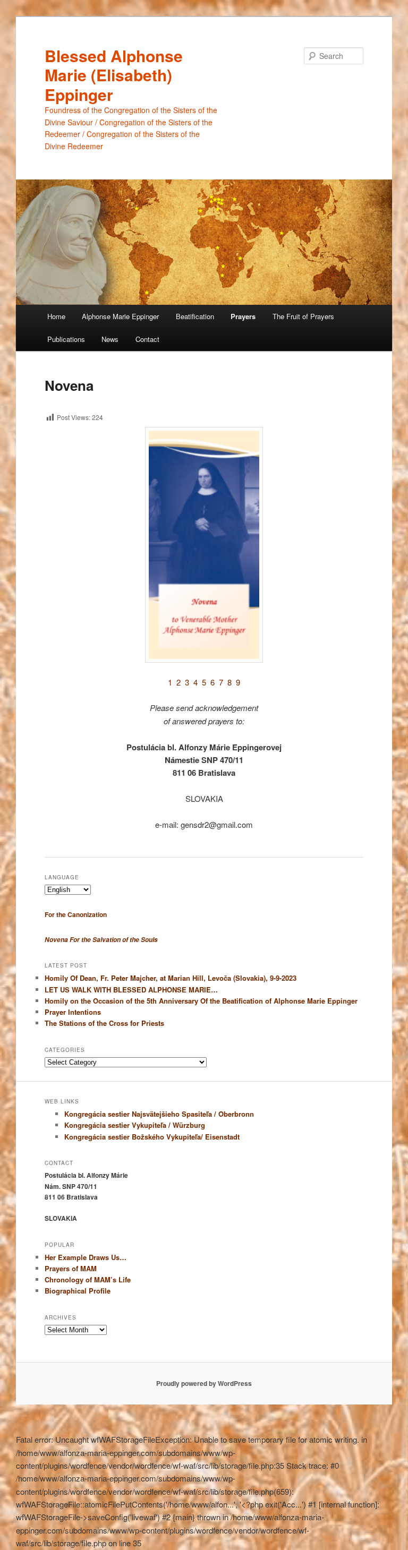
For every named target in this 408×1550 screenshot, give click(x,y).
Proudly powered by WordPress (204, 1383)
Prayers (243, 316)
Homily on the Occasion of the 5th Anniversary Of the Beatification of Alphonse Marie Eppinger (201, 1001)
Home (56, 316)
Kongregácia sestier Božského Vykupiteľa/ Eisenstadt (152, 1137)
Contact (147, 339)
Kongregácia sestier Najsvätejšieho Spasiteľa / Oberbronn (159, 1114)
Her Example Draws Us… (85, 1257)
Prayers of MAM (71, 1268)
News (109, 339)
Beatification (195, 316)
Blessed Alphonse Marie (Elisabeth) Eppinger (114, 75)
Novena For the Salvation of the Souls (101, 939)
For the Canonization (76, 914)
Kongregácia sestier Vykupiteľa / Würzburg (134, 1125)
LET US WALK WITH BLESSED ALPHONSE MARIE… (131, 989)
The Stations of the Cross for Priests (104, 1023)
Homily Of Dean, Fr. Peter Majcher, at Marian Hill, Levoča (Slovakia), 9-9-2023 (170, 978)
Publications (66, 339)
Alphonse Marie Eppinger (120, 316)
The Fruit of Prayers (303, 316)
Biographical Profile (77, 1291)
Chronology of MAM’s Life (88, 1279)
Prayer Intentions (73, 1012)
